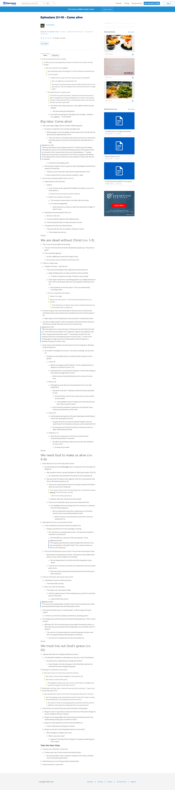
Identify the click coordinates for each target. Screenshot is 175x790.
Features (119, 3)
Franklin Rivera (109, 184)
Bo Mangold (50, 25)
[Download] (132, 54)
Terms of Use (121, 782)
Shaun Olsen (109, 159)
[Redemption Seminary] (119, 203)
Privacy (109, 782)
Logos (51, 782)
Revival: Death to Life (112, 156)
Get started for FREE (152, 3)
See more (131, 32)
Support (133, 782)
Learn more (107, 9)
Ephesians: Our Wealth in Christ (50, 32)
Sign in (168, 3)
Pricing (126, 3)
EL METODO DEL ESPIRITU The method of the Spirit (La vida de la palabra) (131, 181)
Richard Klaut (109, 133)
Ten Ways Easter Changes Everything (118, 131)
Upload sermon (136, 3)
